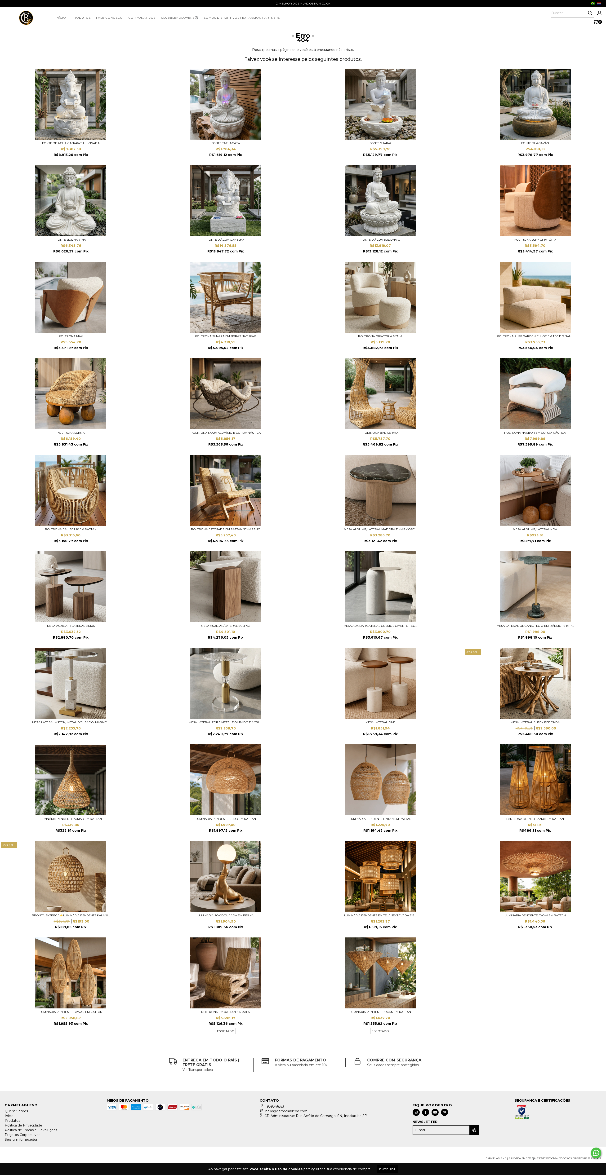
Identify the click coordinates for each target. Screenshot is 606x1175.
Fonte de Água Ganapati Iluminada (71, 143)
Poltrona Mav (71, 336)
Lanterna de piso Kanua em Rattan (535, 819)
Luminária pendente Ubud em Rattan (226, 819)
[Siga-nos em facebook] (425, 1112)
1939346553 (274, 1106)
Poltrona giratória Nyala (380, 336)
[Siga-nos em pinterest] (444, 1112)
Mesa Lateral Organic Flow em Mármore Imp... (535, 625)
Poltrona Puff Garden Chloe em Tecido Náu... (535, 336)
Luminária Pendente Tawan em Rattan (71, 1012)
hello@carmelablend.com (286, 1111)
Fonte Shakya (380, 143)
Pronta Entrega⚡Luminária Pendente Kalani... (71, 915)
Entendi (387, 1169)
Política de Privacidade (23, 1125)
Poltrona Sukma (71, 432)
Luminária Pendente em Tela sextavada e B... (380, 915)
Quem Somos (16, 1111)
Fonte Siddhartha (71, 239)
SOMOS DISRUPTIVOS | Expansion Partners (242, 17)
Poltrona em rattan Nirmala (225, 1012)
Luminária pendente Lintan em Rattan (380, 819)
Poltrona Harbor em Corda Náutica (535, 432)
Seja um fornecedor (21, 1139)
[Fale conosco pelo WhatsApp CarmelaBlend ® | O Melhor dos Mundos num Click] (596, 1153)
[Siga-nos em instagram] (416, 1112)
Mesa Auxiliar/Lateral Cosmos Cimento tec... (380, 625)
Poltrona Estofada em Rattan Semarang (225, 529)
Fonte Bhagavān (535, 143)
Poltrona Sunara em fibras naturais (225, 336)
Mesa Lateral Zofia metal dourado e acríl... (226, 722)
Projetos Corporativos (22, 1135)
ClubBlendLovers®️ (179, 17)
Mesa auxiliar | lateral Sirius (71, 625)
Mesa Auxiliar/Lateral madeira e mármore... (380, 529)
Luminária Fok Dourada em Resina (225, 915)
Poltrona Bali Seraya (380, 432)
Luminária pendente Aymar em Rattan (71, 819)
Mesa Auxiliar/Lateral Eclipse (225, 625)
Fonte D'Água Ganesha (225, 239)
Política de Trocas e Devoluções (31, 1130)
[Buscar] (590, 13)
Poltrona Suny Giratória (535, 239)
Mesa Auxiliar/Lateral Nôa (535, 529)
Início (61, 17)
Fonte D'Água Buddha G (380, 239)
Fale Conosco (109, 17)
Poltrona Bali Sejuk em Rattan (71, 529)
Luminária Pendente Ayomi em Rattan (535, 915)
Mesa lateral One (380, 722)
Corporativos (142, 17)
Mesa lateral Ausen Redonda (535, 722)
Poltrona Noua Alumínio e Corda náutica (226, 432)
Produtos (81, 17)
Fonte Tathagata (225, 143)
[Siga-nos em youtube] (435, 1112)
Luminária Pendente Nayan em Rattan (380, 1012)
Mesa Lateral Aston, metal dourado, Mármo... (70, 722)
